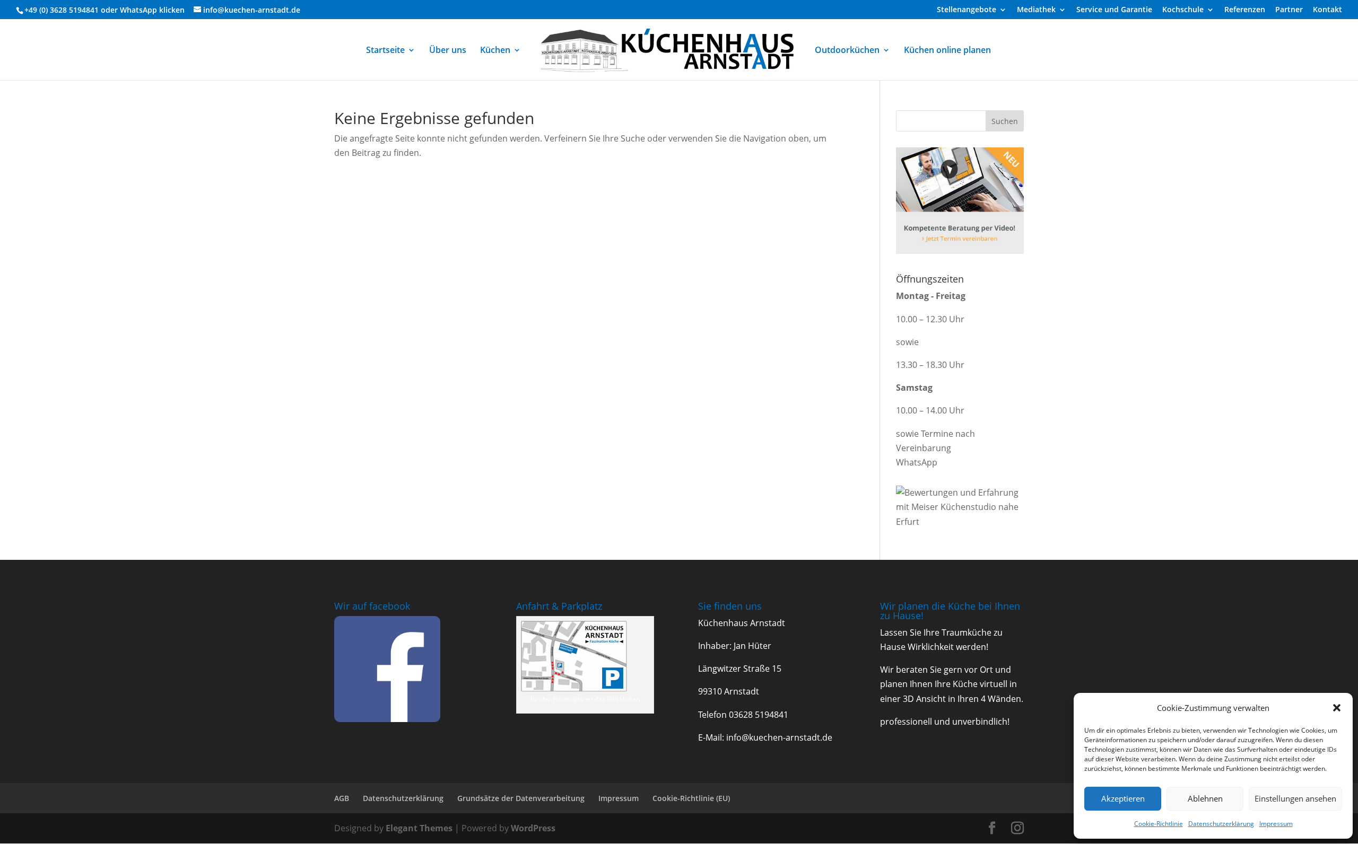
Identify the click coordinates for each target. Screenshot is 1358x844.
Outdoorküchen (847, 51)
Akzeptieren (1123, 798)
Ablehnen (1205, 798)
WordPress (533, 828)
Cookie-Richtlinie (1158, 823)
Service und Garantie (1114, 10)
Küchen (495, 51)
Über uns (447, 51)
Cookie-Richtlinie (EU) (691, 798)
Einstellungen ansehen (1295, 798)
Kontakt (1327, 10)
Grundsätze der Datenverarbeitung (521, 798)
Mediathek (1036, 10)
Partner (1289, 10)
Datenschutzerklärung (1221, 823)
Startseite (385, 51)
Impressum (1276, 823)
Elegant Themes (419, 828)
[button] (1336, 707)
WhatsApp (138, 10)
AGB (341, 798)
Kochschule (1183, 10)
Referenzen (1244, 10)
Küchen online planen (947, 51)
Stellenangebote (966, 10)
